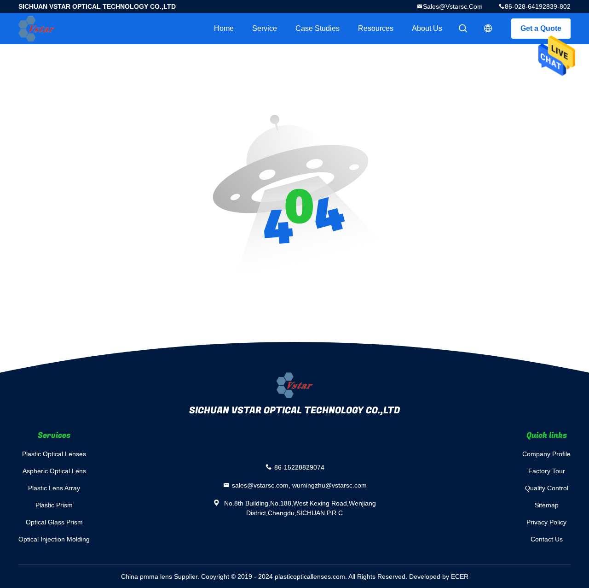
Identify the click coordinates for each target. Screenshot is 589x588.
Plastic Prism (54, 505)
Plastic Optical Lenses (54, 454)
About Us (427, 28)
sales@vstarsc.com (453, 6)
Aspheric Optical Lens (54, 471)
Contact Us (547, 539)
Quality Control (546, 488)
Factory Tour (546, 471)
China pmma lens (146, 576)
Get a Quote (540, 28)
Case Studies (317, 28)
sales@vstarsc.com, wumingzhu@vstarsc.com (299, 485)
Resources (375, 28)
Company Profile (546, 454)
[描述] (488, 28)
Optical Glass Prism (54, 522)
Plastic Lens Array (54, 488)
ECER (459, 576)
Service (264, 28)
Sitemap (547, 505)
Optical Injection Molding (54, 539)
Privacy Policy (546, 522)
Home (224, 28)
